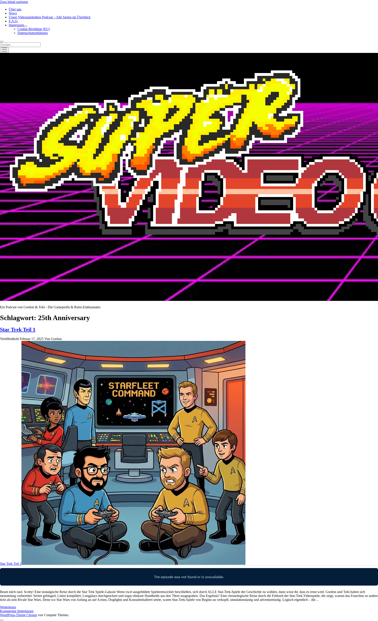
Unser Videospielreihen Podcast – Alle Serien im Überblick (50, 17)
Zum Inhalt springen (14, 2)
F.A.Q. (13, 21)
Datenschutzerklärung (33, 33)
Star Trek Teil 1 (17, 329)
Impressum (16, 25)
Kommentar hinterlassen (16, 611)
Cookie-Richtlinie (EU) (34, 29)
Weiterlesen (8, 607)
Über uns (15, 9)
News (13, 13)
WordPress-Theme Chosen (18, 615)
